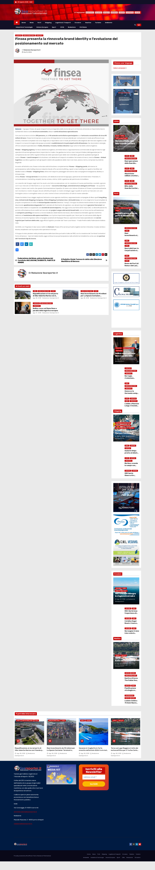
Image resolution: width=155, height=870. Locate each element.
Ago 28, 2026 (37, 298)
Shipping (48, 22)
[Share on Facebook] (17, 245)
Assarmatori (90, 12)
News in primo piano (29, 35)
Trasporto (39, 35)
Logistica (18, 35)
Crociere (78, 22)
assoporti (106, 12)
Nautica (88, 22)
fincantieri (98, 12)
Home (24, 22)
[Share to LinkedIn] (26, 245)
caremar (121, 12)
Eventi (117, 655)
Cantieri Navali (129, 695)
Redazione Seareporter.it (32, 50)
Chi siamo (83, 27)
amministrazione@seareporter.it (25, 812)
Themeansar (47, 856)
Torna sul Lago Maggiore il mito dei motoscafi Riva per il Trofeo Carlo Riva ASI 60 (126, 661)
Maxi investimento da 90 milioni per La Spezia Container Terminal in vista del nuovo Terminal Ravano (61, 750)
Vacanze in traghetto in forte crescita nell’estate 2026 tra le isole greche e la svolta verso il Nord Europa (93, 751)
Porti (39, 22)
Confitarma (129, 12)
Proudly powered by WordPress (23, 856)
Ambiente (108, 22)
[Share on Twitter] (22, 245)
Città (62, 27)
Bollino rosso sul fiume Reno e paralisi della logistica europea (45, 309)
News (32, 22)
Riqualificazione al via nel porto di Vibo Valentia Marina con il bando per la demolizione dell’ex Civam (29, 750)
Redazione (72, 27)
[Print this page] (31, 245)
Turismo (98, 22)
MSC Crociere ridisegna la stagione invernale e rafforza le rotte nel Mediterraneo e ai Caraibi (126, 597)
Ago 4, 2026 (121, 436)
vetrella (137, 12)
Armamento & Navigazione (123, 423)
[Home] (17, 22)
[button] (135, 25)
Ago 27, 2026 (37, 313)
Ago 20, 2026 (121, 147)
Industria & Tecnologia (24, 27)
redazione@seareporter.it (23, 824)
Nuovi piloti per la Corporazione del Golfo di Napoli (132, 250)
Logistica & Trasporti (63, 22)
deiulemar (114, 12)
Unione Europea (42, 27)
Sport (54, 27)
